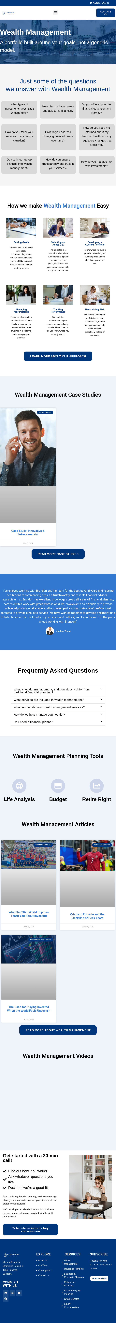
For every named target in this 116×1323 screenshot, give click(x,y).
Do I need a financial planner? (34, 722)
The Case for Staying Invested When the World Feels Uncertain (28, 1008)
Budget (58, 799)
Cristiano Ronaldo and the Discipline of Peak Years (87, 916)
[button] (55, 12)
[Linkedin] (5, 1293)
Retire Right (96, 799)
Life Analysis (19, 799)
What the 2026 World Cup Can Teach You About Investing (29, 913)
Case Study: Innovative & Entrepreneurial (28, 532)
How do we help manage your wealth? (39, 714)
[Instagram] (12, 1293)
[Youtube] (19, 1293)
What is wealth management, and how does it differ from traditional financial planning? (52, 691)
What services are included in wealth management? (49, 699)
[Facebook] (5, 1299)
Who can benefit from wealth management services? (49, 707)
